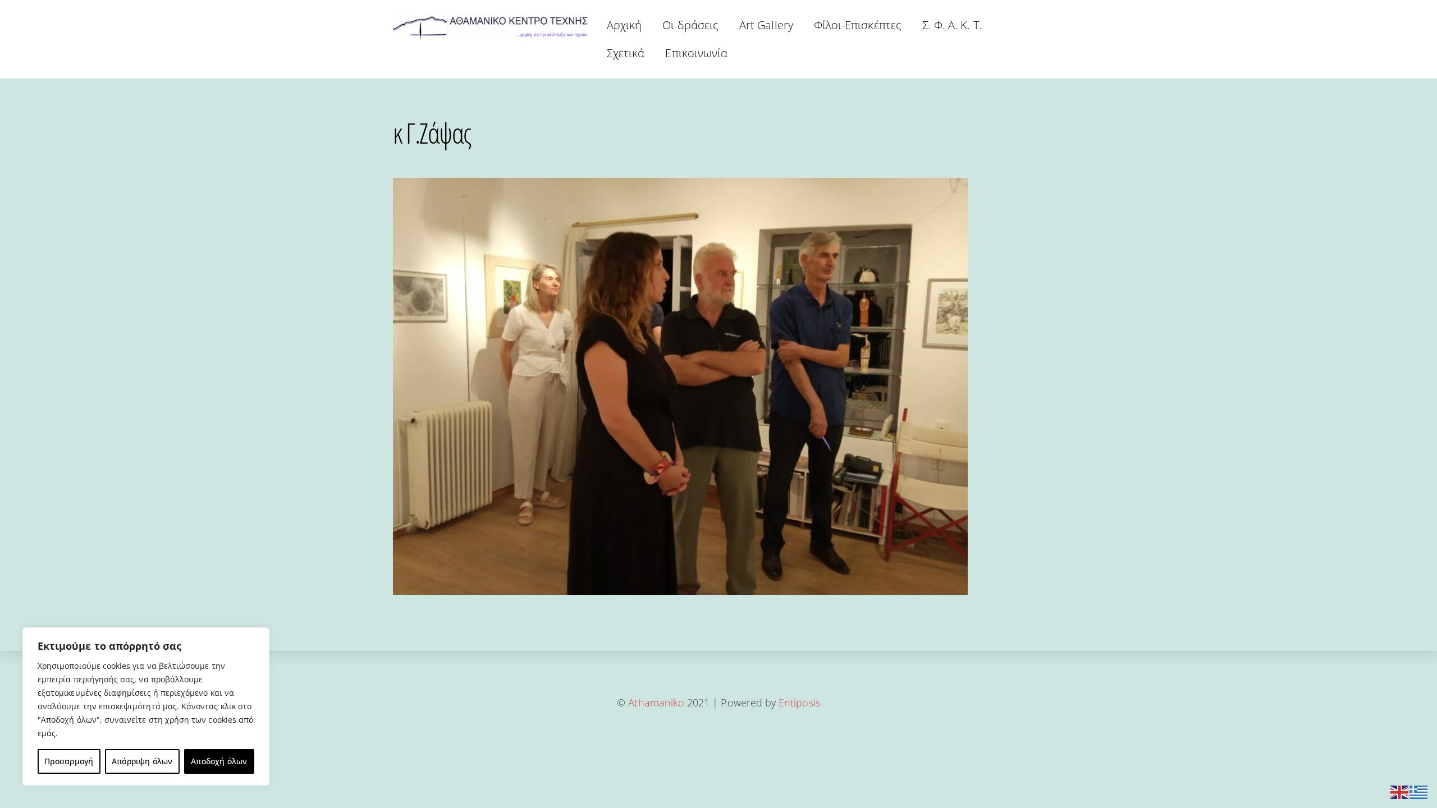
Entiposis (799, 702)
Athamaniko (657, 702)
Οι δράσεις (690, 25)
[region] (145, 706)
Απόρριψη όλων (142, 761)
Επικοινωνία (696, 53)
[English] (1399, 790)
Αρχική (624, 25)
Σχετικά (625, 53)
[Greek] (1419, 790)
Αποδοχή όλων (219, 761)
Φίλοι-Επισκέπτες (857, 25)
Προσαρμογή (68, 761)
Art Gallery (766, 25)
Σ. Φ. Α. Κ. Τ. (952, 25)
